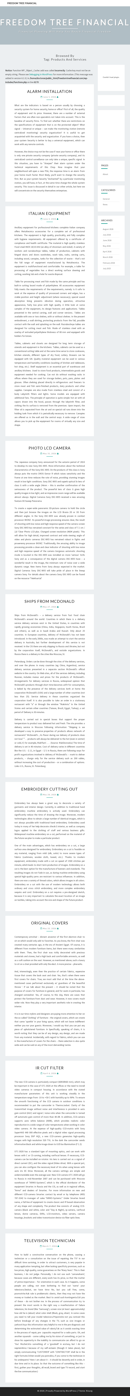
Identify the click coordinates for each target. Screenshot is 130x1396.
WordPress (71, 1391)
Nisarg (89, 1391)
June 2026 (107, 240)
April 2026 (107, 251)
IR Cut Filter (50, 1067)
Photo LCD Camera (50, 448)
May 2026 (107, 246)
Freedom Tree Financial (22, 3)
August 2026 (108, 229)
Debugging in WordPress (41, 74)
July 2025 (107, 268)
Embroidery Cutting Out (49, 789)
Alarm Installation (49, 91)
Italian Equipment (50, 213)
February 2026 (109, 263)
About (105, 174)
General (106, 199)
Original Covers (49, 923)
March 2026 (108, 257)
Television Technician (49, 1240)
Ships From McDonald (50, 601)
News (105, 204)
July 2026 (107, 234)
